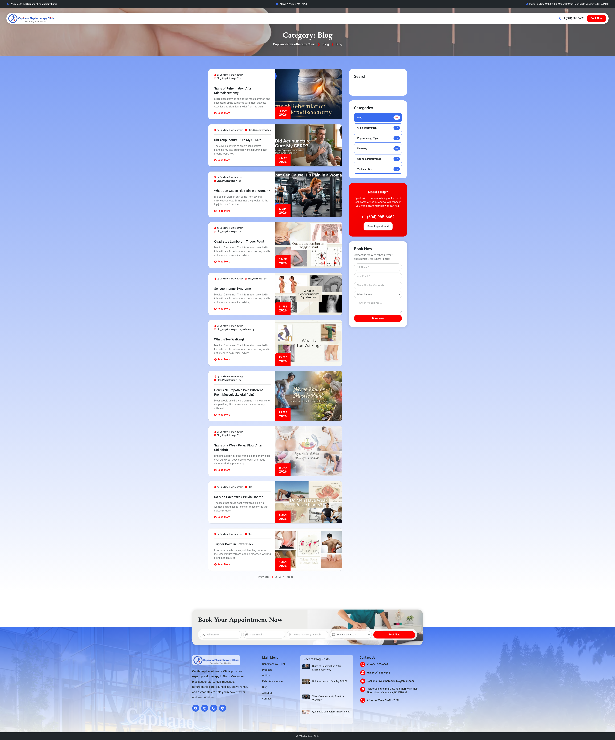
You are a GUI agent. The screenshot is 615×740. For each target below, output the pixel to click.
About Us (267, 692)
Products (267, 669)
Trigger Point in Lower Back (233, 544)
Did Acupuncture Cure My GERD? (237, 140)
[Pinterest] (222, 708)
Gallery (266, 675)
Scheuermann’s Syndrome (232, 288)
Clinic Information (262, 130)
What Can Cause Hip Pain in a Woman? (242, 191)
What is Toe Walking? (229, 339)
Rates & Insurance (272, 681)
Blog (325, 44)
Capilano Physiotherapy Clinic (294, 44)
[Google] (213, 708)
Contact (266, 698)
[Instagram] (204, 708)
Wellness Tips (259, 278)
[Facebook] (195, 708)
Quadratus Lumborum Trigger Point (239, 241)
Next (290, 576)
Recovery (362, 148)
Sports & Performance (369, 158)
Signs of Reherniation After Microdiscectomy (326, 668)
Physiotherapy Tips (231, 78)
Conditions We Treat (273, 664)
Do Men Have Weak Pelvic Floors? (238, 497)
